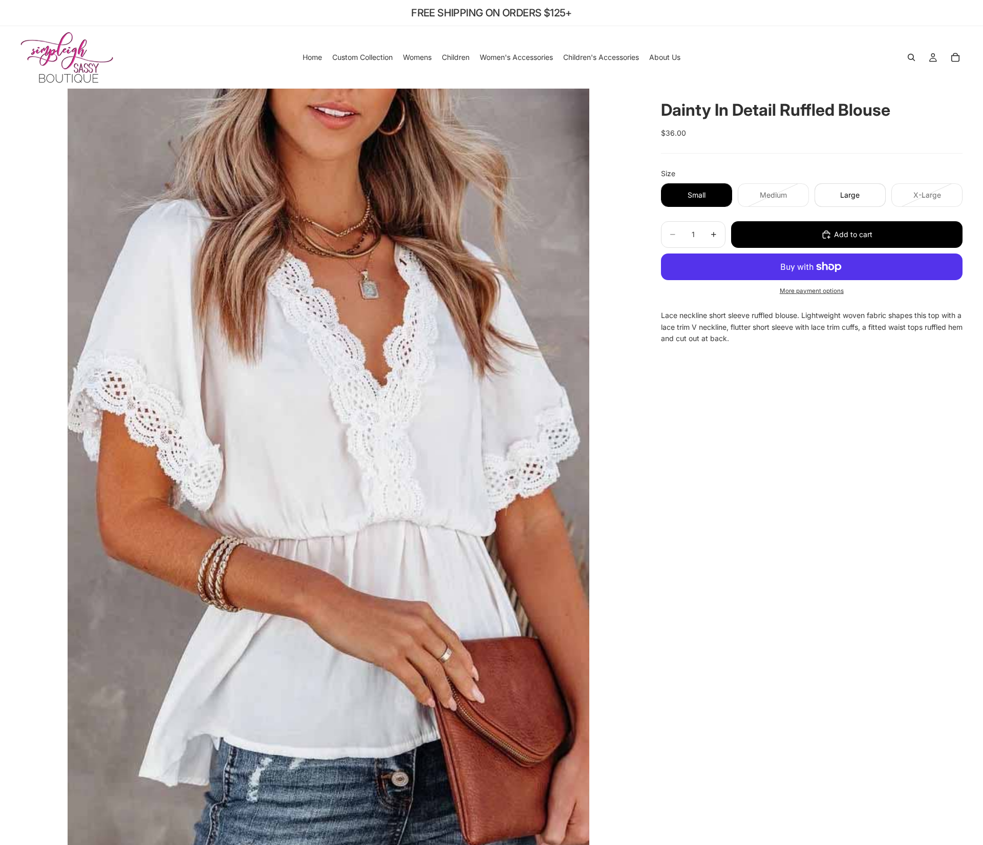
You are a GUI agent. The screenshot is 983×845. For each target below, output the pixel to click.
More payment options (812, 290)
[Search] (911, 57)
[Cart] (955, 57)
